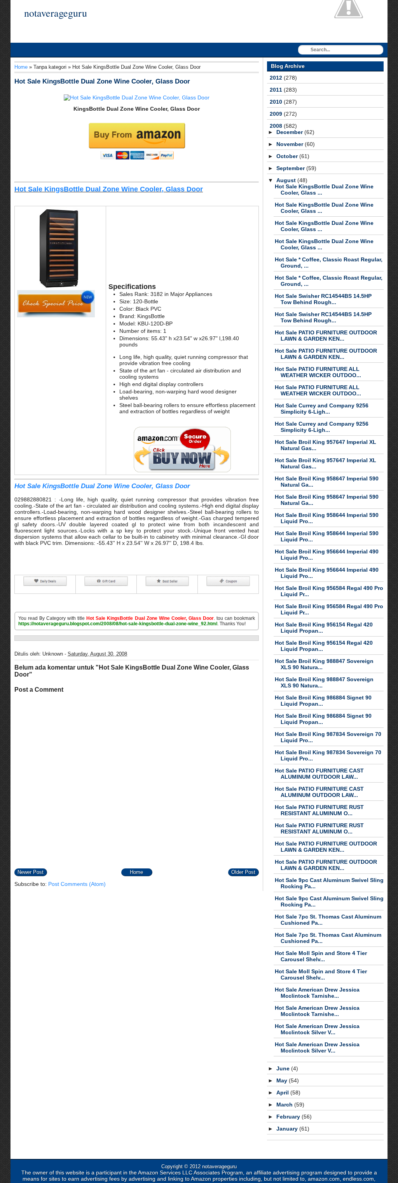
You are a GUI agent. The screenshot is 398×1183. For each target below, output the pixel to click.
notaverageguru (55, 12)
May (282, 1080)
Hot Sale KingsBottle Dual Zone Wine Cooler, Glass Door (102, 81)
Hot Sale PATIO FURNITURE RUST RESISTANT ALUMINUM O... (319, 810)
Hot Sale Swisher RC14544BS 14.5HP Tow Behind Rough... (323, 299)
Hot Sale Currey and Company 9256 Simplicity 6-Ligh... (321, 408)
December (290, 132)
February (289, 1116)
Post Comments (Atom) (77, 884)
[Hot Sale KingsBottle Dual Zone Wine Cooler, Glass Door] (136, 97)
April (283, 1092)
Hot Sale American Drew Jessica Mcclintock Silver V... (317, 1029)
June (283, 1068)
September (291, 168)
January (287, 1129)
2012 (277, 78)
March (285, 1104)
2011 (277, 90)
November (290, 144)
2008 (277, 126)
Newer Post (30, 872)
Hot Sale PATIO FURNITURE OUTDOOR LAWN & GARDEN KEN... (326, 335)
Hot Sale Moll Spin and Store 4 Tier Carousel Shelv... (321, 956)
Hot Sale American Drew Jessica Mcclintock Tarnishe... (317, 992)
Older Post (243, 872)
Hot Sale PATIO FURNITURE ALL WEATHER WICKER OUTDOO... (318, 372)
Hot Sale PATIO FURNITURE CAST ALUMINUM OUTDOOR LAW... (319, 773)
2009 (277, 114)
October (287, 156)
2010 (277, 102)
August (286, 180)
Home (21, 67)
